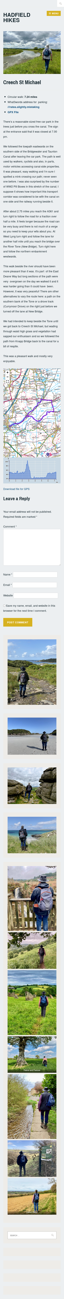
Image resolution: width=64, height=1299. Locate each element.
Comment (10, 526)
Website (8, 595)
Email (7, 585)
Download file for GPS (16, 489)
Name (7, 574)
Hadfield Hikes (16, 17)
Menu (55, 13)
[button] (7, 372)
